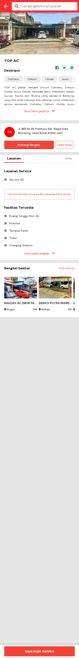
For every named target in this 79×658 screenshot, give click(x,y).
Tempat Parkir (18, 231)
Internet (14, 223)
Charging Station (21, 245)
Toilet (13, 238)
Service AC (16, 179)
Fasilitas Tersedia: (19, 207)
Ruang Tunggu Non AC (24, 216)
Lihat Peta (64, 145)
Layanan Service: (18, 171)
